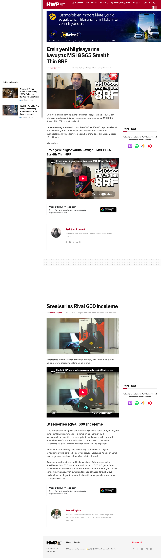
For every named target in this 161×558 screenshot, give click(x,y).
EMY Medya (51, 551)
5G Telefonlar (143, 3)
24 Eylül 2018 (73, 68)
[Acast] (150, 146)
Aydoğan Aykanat (57, 68)
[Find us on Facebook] (137, 549)
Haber (93, 3)
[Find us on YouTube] (142, 549)
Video (105, 3)
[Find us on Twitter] (133, 548)
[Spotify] (136, 146)
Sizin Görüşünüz (122, 3)
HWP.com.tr (70, 549)
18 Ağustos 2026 (27, 117)
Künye (68, 542)
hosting (76, 549)
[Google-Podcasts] (143, 146)
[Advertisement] (21, 40)
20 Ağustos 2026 (27, 100)
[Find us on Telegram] (151, 549)
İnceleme (79, 3)
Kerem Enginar (56, 313)
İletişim (77, 542)
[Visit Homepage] (56, 4)
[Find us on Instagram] (147, 549)
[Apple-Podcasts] (130, 146)
